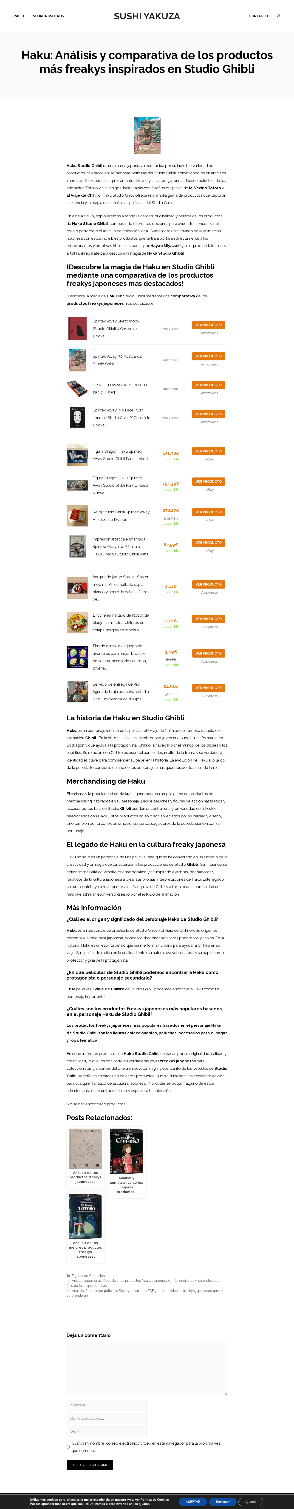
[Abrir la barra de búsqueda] (278, 16)
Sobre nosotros (48, 16)
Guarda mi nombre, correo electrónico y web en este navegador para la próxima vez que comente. (146, 1447)
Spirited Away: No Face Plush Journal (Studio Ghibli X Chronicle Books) (121, 417)
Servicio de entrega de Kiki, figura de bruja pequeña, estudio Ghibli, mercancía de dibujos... (121, 691)
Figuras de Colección (88, 1276)
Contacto (258, 16)
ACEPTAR (193, 1502)
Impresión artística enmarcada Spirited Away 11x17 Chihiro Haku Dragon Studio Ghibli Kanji (120, 546)
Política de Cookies (155, 1500)
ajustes (144, 1504)
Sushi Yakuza (147, 16)
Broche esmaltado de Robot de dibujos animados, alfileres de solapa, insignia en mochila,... (121, 622)
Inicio (19, 16)
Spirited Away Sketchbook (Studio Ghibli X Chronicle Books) (116, 328)
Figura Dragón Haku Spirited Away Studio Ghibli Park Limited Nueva (120, 485)
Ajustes (250, 1502)
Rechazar (223, 1502)
